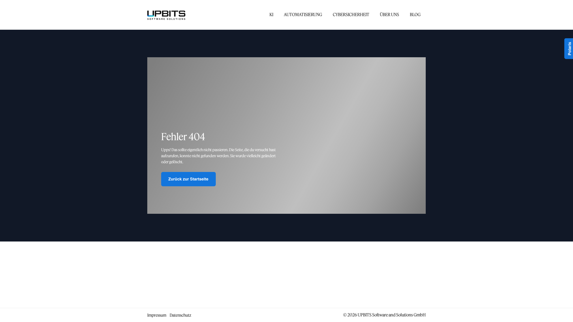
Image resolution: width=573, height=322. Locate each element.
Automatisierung (303, 14)
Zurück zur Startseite (188, 179)
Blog (415, 14)
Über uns (389, 14)
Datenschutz (180, 315)
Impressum (156, 315)
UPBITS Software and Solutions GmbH (392, 314)
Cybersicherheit (351, 14)
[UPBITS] (166, 15)
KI (271, 14)
